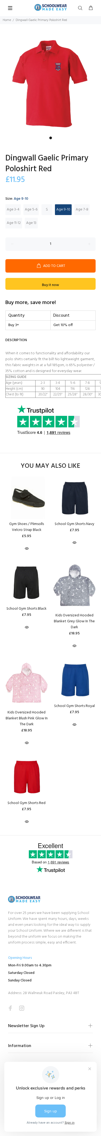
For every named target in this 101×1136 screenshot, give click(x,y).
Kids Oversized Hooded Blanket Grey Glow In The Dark (74, 621)
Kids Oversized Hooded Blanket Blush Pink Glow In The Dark (27, 718)
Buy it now (50, 285)
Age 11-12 (14, 223)
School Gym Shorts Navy (74, 524)
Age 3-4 (13, 209)
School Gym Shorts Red (27, 803)
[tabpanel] (50, 83)
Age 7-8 (82, 209)
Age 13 (31, 223)
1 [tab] (50, 138)
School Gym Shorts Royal (74, 706)
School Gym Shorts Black (26, 609)
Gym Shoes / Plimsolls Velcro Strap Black (26, 527)
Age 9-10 (63, 209)
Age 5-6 (31, 209)
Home (7, 20)
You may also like (50, 466)
